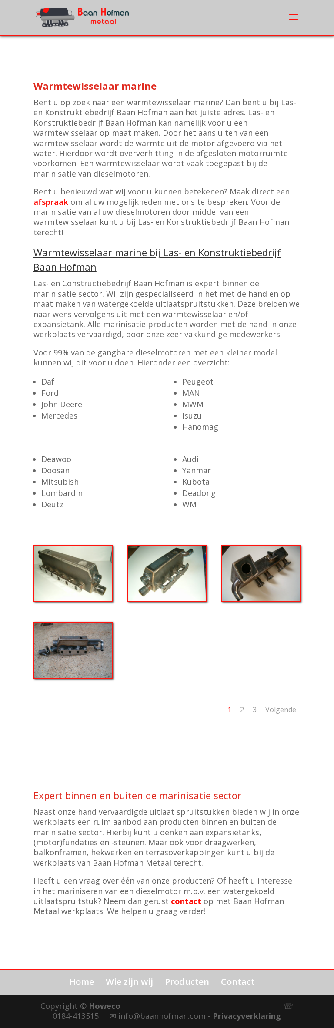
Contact (238, 982)
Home (81, 982)
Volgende (280, 709)
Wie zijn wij (129, 982)
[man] (73, 598)
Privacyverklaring (247, 1016)
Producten (187, 982)
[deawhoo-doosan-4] (73, 675)
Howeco (104, 1006)
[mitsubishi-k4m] (167, 598)
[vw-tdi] (261, 598)
